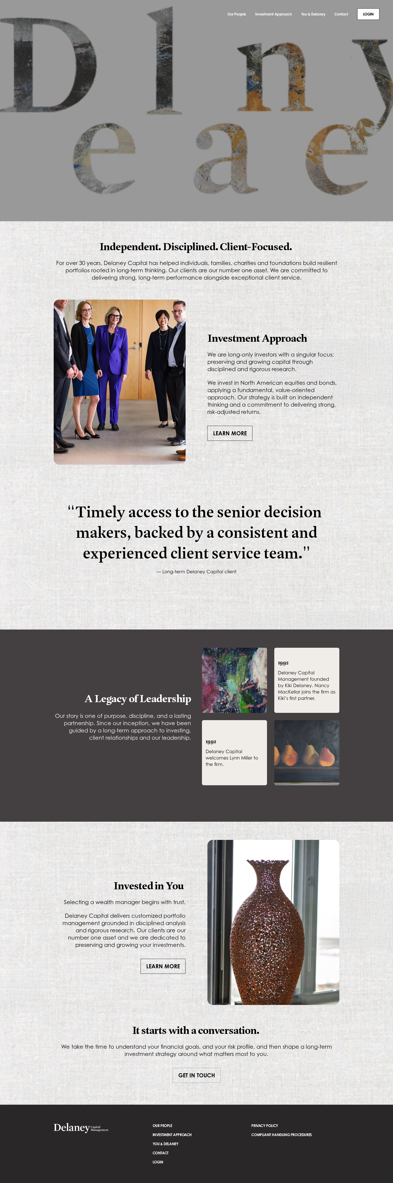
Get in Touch (196, 1079)
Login (368, 14)
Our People (236, 14)
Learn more (230, 433)
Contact (341, 14)
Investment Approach (273, 14)
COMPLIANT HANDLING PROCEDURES (281, 1138)
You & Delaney (313, 14)
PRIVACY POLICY (264, 1129)
